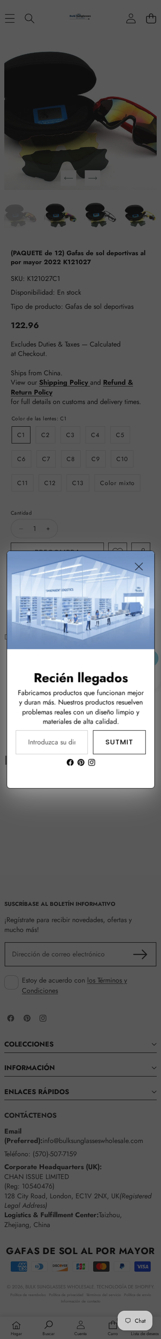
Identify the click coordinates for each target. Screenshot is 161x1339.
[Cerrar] (139, 566)
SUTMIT (119, 742)
